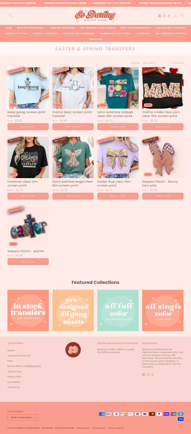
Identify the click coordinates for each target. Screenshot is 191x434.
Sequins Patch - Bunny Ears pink (160, 183)
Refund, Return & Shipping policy (24, 366)
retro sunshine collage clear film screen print (115, 114)
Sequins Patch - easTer (25, 251)
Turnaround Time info (18, 355)
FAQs (10, 360)
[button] (10, 16)
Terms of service (116, 428)
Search (11, 350)
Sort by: (136, 62)
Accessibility (13, 381)
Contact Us (13, 387)
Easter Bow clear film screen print (114, 183)
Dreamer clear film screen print (22, 183)
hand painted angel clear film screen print (72, 183)
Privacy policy (99, 428)
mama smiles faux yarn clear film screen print (161, 114)
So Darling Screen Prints (27, 428)
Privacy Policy (14, 376)
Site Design (47, 428)
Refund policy (83, 428)
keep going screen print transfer (26, 114)
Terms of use (14, 371)
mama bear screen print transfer (72, 114)
